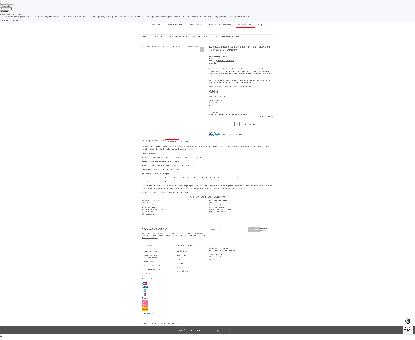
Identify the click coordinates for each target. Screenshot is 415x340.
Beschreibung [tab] (172, 142)
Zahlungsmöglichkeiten (151, 265)
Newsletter (147, 273)
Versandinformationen (151, 269)
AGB (178, 259)
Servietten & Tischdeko (225, 61)
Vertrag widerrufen (150, 313)
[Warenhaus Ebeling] (144, 25)
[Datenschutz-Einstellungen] (1, 1)
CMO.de (219, 338)
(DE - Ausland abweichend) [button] (237, 114)
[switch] (408, 331)
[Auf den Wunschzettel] (202, 49)
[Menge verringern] (211, 124)
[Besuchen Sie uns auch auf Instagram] (143, 319)
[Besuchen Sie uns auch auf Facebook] (143, 317)
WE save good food (150, 251)
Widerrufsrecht (182, 271)
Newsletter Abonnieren (264, 229)
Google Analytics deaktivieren (191, 329)
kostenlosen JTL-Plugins (204, 338)
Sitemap (180, 263)
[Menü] (411, 318)
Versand (227, 96)
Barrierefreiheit (182, 251)
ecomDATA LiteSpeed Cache (227, 331)
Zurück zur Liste (147, 36)
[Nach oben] (1, 335)
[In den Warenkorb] (143, 44)
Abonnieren (254, 230)
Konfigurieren (6, 9)
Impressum (4, 21)
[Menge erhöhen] (236, 128)
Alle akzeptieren (7, 6)
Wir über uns (148, 261)
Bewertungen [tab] (185, 142)
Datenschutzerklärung (150, 238)
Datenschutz (14, 21)
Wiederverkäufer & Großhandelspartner (150, 256)
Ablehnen (4, 12)
